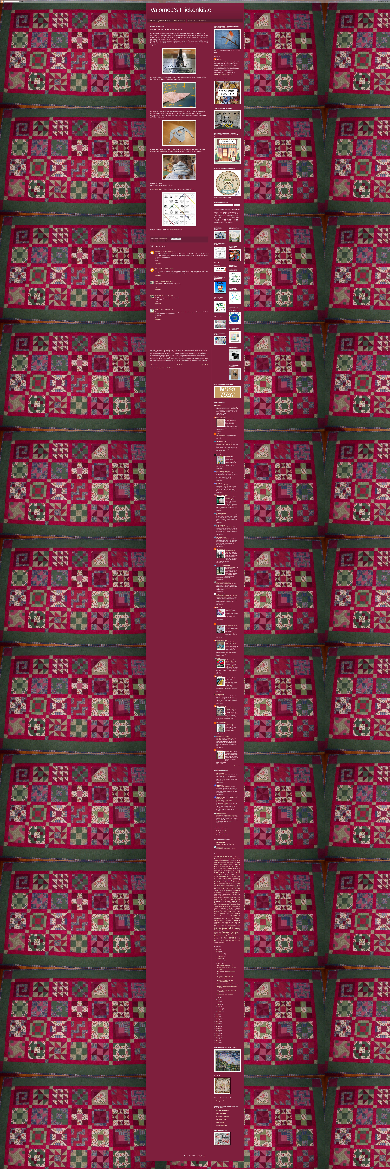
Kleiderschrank (227, 894)
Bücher (224, 868)
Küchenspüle (226, 896)
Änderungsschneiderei (219, 942)
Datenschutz (202, 21)
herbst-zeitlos (220, 694)
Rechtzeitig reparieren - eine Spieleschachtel (225, 981)
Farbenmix (219, 847)
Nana (156, 281)
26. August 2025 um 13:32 (168, 251)
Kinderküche (236, 890)
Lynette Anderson (235, 896)
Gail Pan (237, 876)
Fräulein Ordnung (221, 513)
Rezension (228, 920)
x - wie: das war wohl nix (231, 940)
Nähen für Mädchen (163, 241)
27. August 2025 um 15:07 (165, 295)
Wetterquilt (217, 934)
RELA (157, 269)
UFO (231, 928)
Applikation (233, 860)
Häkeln (238, 885)
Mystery (216, 903)
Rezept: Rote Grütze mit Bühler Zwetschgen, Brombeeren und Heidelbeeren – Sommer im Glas (224, 802)
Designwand (220, 1101)
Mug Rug (226, 901)
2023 (217, 1016)
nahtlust (218, 405)
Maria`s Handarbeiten (222, 1110)
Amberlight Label (221, 441)
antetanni (219, 483)
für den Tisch (228, 936)
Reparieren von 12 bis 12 (223, 918)
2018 (217, 1028)
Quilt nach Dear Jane (164, 21)
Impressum (191, 21)
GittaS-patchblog (221, 722)
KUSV (223, 890)
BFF (235, 862)
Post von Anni (221, 974)
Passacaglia (218, 910)
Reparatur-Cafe (218, 916)
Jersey (216, 890)
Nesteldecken (218, 904)
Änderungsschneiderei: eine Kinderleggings (225, 977)
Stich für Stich (228, 751)
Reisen (237, 913)
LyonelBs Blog (220, 549)
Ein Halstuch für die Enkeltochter (226, 971)
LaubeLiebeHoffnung (222, 833)
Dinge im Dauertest (223, 870)
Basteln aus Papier (220, 864)
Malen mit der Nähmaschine (222, 897)
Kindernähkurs (218, 892)
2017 (217, 1031)
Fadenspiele (219, 750)
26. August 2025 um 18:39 (166, 281)
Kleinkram (236, 894)
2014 (217, 1038)
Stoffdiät (222, 924)
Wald (238, 929)
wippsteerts (219, 785)
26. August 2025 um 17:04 (166, 269)
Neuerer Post (154, 365)
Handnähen (218, 882)
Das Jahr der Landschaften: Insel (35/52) (226, 407)
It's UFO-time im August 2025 (225, 965)
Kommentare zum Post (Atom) (165, 368)
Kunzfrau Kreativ (221, 537)
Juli (219, 997)
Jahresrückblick (226, 887)
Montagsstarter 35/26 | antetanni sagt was (226, 484)
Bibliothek (231, 864)
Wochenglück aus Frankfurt (223, 514)
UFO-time (237, 928)
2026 (217, 949)
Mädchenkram (223, 902)
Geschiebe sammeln (219, 880)
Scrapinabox (217, 922)
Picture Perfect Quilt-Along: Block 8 (225, 844)
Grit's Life (219, 607)
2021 (217, 1021)
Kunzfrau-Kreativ (221, 1119)
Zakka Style (226, 934)
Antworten (158, 263)
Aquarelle (227, 456)
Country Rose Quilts (222, 495)
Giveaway (229, 880)
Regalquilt (230, 913)
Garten (220, 878)
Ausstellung (230, 862)
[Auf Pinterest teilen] (180, 239)
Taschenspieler (231, 926)
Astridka (157, 251)
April (219, 1004)
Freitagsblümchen (224, 876)
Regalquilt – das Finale (222, 774)
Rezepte (237, 920)
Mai (219, 1002)
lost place (237, 935)
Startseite (152, 21)
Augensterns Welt (221, 594)
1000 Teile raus (221, 857)
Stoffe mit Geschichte (233, 924)
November (221, 956)
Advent (229, 859)
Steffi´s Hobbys (220, 1122)
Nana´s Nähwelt (221, 417)
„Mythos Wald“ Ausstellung (223, 786)
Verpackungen (226, 930)
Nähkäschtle (220, 773)
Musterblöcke (235, 901)
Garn (215, 878)
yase (156, 309)
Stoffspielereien (221, 813)
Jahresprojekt (218, 887)
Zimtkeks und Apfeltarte (222, 835)
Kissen (227, 892)
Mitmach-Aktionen (235, 899)
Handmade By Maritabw (223, 582)
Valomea (218, 59)
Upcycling (217, 930)
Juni (219, 999)
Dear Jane (236, 868)
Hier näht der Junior (228, 883)
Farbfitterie (227, 874)
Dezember (221, 954)
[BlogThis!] (174, 239)
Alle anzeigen (237, 765)
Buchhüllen (217, 866)
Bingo (156, 241)
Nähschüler (223, 908)
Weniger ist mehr (231, 932)
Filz (232, 874)
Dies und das (228, 609)
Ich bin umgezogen (221, 435)
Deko (215, 870)
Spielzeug (237, 922)
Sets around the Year (227, 922)
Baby (238, 862)
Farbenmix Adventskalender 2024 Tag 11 (226, 848)
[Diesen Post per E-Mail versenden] (172, 239)
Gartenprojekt (227, 878)
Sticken (216, 924)
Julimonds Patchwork (222, 1116)
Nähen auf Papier (228, 904)
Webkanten (217, 932)
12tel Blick (233, 857)
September (221, 961)
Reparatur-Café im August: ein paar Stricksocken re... (227, 987)
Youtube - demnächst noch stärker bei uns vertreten (230, 498)
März (219, 1006)
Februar (220, 1009)
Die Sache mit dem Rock (222, 538)
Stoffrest (219, 434)
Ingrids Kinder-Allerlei (176, 230)
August (220, 963)
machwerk (219, 676)
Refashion (222, 913)
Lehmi (218, 658)
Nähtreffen (231, 908)
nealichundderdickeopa (223, 471)
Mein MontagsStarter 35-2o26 (223, 473)
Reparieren (235, 916)
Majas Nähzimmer (221, 640)
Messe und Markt (221, 899)
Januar (220, 1011)
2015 (217, 1035)
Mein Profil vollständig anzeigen (223, 74)
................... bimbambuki (223, 565)
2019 (217, 1026)
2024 (217, 1014)
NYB (230, 903)
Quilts (229, 912)
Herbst (221, 883)
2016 (217, 1033)
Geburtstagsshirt (236, 878)
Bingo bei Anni (156, 189)
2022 (217, 1019)
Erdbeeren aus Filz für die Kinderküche (228, 984)
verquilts (219, 624)
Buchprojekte (225, 866)
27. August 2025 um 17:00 (166, 309)
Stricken (216, 926)
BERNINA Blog (220, 842)
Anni (156, 295)
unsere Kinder (228, 419)
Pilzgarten (226, 910)
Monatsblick (218, 901)
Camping (229, 868)
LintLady (218, 455)
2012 (217, 1042)
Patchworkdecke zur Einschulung (224, 583)
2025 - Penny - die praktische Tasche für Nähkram (230, 661)
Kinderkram (229, 890)
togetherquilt (218, 938)
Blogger (203, 1156)
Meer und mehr (235, 897)
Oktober (220, 958)
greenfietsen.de (220, 525)
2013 (217, 1040)
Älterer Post (204, 365)
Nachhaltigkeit (236, 902)
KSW (220, 890)
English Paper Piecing (234, 870)
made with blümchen (221, 830)
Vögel (233, 930)
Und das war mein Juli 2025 (225, 994)
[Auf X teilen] (176, 239)
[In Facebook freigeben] (178, 239)
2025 (217, 952)
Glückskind (236, 880)
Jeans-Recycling (234, 888)
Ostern (238, 908)
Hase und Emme (221, 706)
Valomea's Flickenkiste (180, 9)
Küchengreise (218, 896)
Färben (231, 876)
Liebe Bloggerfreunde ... (222, 696)
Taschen (223, 926)
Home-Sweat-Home (230, 885)
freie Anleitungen (179, 21)
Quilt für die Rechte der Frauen (227, 911)
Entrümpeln (219, 872)
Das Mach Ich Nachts (222, 736)
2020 (217, 1024)
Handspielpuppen (227, 881)
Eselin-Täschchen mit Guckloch (224, 526)
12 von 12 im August (230, 567)
